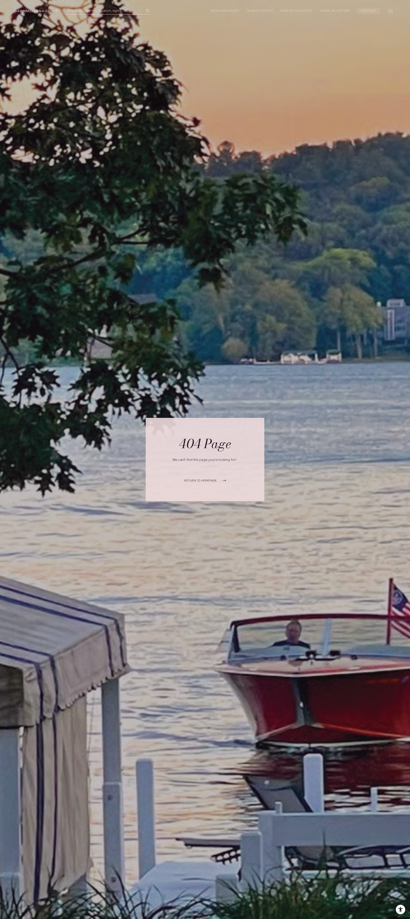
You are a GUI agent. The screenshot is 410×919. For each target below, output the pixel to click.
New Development (297, 10)
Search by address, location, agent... (95, 11)
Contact (368, 10)
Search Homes (260, 10)
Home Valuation (335, 10)
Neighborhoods (225, 10)
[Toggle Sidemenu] (390, 11)
